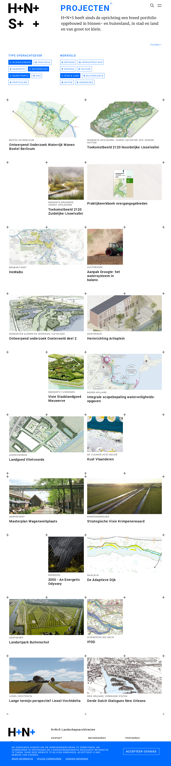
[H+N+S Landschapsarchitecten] (21, 739)
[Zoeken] (152, 5)
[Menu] (159, 5)
